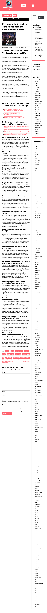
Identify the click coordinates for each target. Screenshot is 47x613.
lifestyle (36, 376)
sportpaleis (37, 518)
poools (36, 447)
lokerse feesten (38, 386)
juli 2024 (36, 129)
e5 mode (36, 226)
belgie (36, 184)
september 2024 (38, 125)
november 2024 (38, 121)
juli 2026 (36, 81)
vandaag (36, 549)
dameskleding (37, 215)
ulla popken (37, 544)
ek (35, 228)
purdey (36, 457)
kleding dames (38, 353)
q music (36, 459)
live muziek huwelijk (39, 380)
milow (36, 399)
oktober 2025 (37, 99)
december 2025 (38, 95)
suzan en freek (38, 528)
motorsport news (38, 415)
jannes (14, 15)
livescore (36, 382)
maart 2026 (37, 89)
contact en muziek (38, 203)
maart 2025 (37, 113)
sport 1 (36, 510)
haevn (36, 296)
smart (36, 502)
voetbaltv (37, 569)
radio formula (37, 462)
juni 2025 (37, 107)
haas (36, 294)
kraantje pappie (38, 362)
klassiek (36, 347)
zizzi (35, 606)
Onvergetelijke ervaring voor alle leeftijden (13, 116)
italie (36, 319)
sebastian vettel (38, 496)
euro (35, 244)
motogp (36, 413)
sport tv (36, 512)
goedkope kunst (38, 286)
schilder (36, 488)
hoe (35, 313)
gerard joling (37, 282)
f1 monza (37, 250)
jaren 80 (36, 327)
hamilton (36, 298)
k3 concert (37, 339)
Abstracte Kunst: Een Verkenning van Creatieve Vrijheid (39, 51)
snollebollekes (37, 504)
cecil (35, 199)
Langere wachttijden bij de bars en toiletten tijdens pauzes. (17, 133)
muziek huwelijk (38, 419)
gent (36, 280)
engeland (36, 236)
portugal (36, 455)
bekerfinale (37, 182)
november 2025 (38, 97)
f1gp (36, 254)
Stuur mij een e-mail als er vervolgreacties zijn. (12, 408)
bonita (36, 190)
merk (36, 397)
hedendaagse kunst (39, 300)
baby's (36, 168)
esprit (36, 242)
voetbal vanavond (38, 563)
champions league (38, 201)
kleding (36, 351)
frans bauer (37, 274)
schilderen (37, 490)
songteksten (37, 506)
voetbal (36, 557)
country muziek (38, 205)
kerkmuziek (37, 341)
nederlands (37, 425)
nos (35, 437)
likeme (36, 378)
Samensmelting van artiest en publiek (12, 113)
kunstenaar (37, 366)
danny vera (37, 221)
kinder (36, 343)
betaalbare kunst (38, 186)
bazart (36, 174)
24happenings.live (7, 15)
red (35, 468)
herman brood (38, 306)
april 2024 (37, 135)
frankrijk (36, 272)
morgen (36, 411)
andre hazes (37, 160)
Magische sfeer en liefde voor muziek (12, 112)
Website (4, 395)
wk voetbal (37, 592)
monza (36, 407)
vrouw (36, 571)
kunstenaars (37, 368)
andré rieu (37, 162)
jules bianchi (37, 337)
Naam (3, 387)
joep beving (37, 335)
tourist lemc (37, 538)
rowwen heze (37, 482)
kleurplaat (37, 360)
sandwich (37, 486)
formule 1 (36, 264)
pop (35, 449)
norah (36, 435)
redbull (36, 474)
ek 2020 (36, 230)
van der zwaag (38, 548)
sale (35, 484)
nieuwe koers (37, 429)
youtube (36, 596)
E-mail (4, 391)
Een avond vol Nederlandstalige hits (11, 107)
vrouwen (36, 575)
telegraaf (36, 530)
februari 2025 (37, 115)
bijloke (36, 188)
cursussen (37, 209)
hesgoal (36, 308)
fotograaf (37, 268)
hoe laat (36, 315)
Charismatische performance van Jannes (13, 109)
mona (36, 405)
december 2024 (38, 119)
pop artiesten (37, 451)
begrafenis (37, 176)
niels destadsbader (39, 427)
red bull (36, 470)
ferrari (36, 258)
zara (35, 600)
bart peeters (37, 172)
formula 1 (36, 262)
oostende (37, 439)
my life (36, 421)
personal (36, 445)
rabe (35, 461)
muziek (36, 417)
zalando (36, 598)
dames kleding (38, 213)
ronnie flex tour (38, 480)
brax (35, 191)
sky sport (37, 500)
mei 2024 (37, 133)
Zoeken (34, 15)
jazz (35, 331)
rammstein (37, 466)
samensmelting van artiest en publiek (21, 357)
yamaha (36, 594)
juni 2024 (37, 131)
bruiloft (36, 193)
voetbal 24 (37, 559)
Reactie (4, 372)
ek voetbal (37, 232)
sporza (36, 520)
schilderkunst (37, 494)
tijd (35, 534)
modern (36, 403)
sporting (36, 516)
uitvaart (36, 542)
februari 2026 (37, 91)
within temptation (38, 586)
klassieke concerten (39, 349)
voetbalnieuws (38, 567)
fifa (35, 260)
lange (36, 370)
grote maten (37, 292)
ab (35, 152)
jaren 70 (36, 325)
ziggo (36, 602)
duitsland (37, 225)
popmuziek (37, 453)
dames (36, 211)
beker (36, 180)
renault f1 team (38, 478)
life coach (37, 374)
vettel (36, 553)
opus (36, 441)
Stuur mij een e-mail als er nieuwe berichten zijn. (12, 411)
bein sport (37, 178)
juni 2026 (37, 83)
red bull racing (37, 472)
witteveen (37, 588)
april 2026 (37, 87)
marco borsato (38, 390)
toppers (36, 536)
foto (36, 266)
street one (37, 526)
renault (36, 476)
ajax (35, 156)
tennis (36, 532)
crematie (36, 207)
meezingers (18, 354)
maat (36, 388)
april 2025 (37, 111)
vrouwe (36, 573)
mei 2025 (37, 109)
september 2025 (38, 101)
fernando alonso (38, 256)
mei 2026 (37, 85)
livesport (36, 384)
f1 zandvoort (37, 252)
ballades (7, 351)
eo (35, 238)
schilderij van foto (38, 492)
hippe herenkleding (39, 309)
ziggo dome (37, 604)
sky (35, 498)
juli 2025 (36, 105)
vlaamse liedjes (38, 555)
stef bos (36, 522)
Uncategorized (38, 546)
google (36, 288)
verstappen (37, 551)
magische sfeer (10, 354)
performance (8, 357)
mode (36, 401)
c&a (35, 195)
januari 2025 (37, 117)
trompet (36, 540)
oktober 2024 (37, 123)
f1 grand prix (37, 248)
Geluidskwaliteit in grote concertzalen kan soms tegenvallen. (17, 131)
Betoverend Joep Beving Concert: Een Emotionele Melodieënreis (7, 361)
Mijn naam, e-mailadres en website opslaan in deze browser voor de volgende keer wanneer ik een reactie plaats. (15, 402)
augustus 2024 (38, 127)
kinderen (36, 345)
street (36, 524)
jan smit (36, 321)
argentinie (37, 164)
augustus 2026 (38, 79)
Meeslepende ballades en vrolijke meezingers (13, 110)
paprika (36, 443)
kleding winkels (38, 358)
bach (36, 170)
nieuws (36, 431)
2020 (36, 150)
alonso (36, 158)
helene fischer (37, 302)
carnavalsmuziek (38, 197)
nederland (37, 423)
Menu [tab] (23, 5)
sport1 (36, 514)
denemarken (37, 222)
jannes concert (19, 351)
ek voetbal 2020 (38, 234)
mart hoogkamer (38, 395)
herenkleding (37, 304)
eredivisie (36, 240)
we (35, 579)
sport (36, 508)
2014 (36, 146)
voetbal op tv (37, 561)
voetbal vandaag (38, 565)
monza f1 (37, 409)
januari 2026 (37, 93)
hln (35, 311)
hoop (36, 317)
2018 (36, 148)
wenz (36, 581)
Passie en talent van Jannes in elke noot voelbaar (14, 117)
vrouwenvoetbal (38, 577)
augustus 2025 (38, 103)
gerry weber (37, 284)
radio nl (36, 464)
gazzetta (36, 276)
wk (35, 590)
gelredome (37, 278)
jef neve (36, 333)
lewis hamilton (38, 372)
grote (36, 290)
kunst (36, 364)
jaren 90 (36, 329)
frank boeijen (37, 270)
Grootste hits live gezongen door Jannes (13, 114)
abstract (36, 154)
